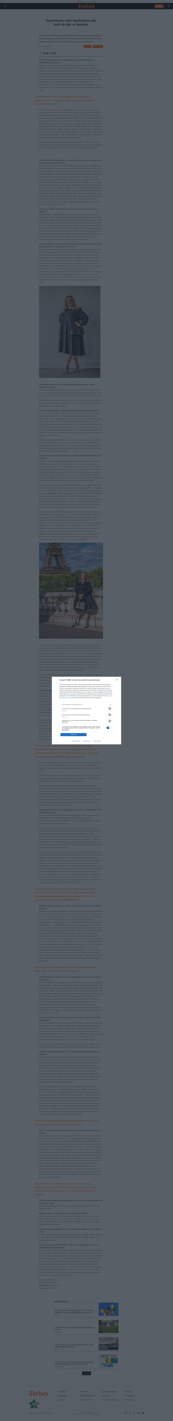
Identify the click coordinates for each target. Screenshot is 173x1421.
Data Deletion (76, 741)
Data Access (86, 741)
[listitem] (86, 705)
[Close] (117, 680)
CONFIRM (73, 734)
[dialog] (86, 710)
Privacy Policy (97, 741)
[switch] (109, 708)
